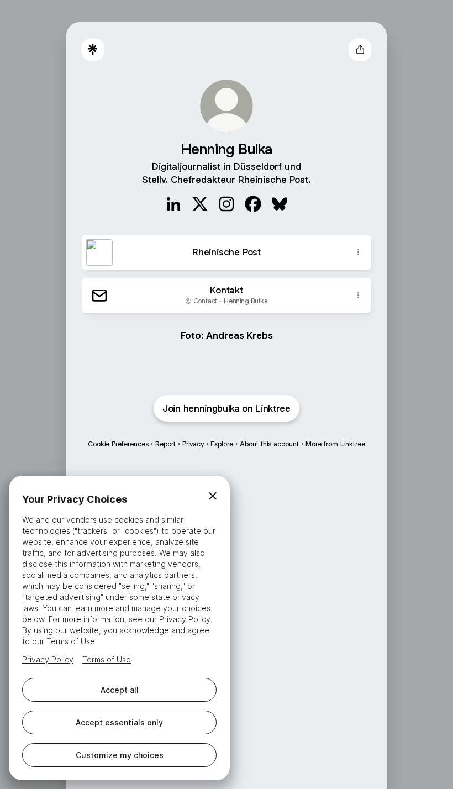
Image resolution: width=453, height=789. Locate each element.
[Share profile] (360, 50)
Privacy (193, 444)
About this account (269, 444)
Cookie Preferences (118, 444)
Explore (221, 444)
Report (165, 444)
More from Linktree (335, 444)
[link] (173, 204)
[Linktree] (93, 50)
